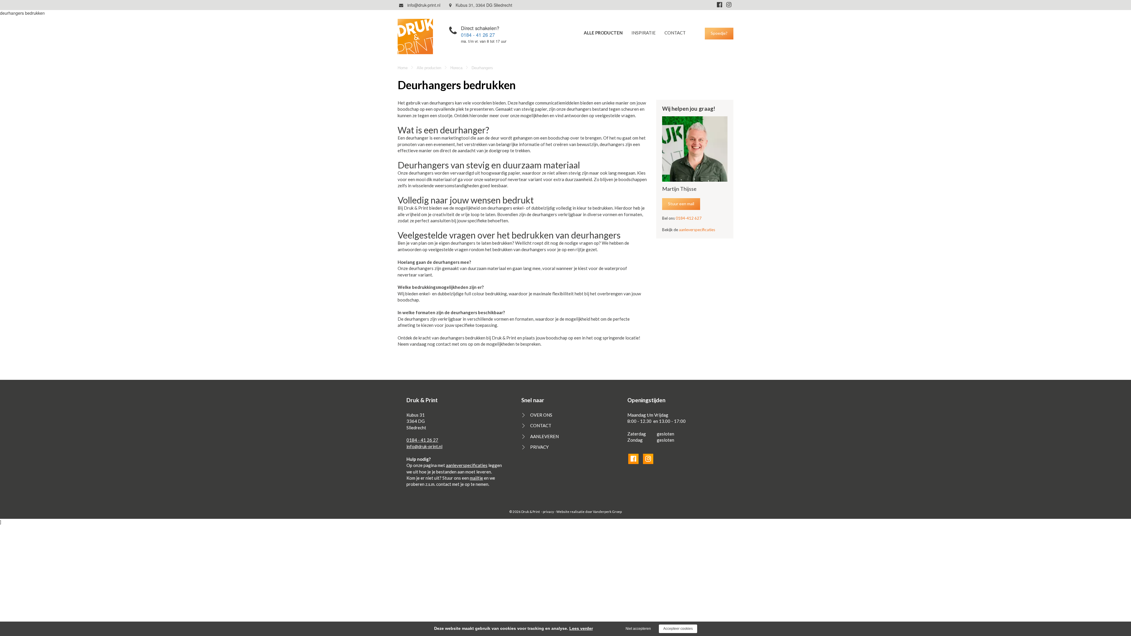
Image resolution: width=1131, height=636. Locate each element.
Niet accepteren (638, 629)
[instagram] (728, 4)
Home (403, 68)
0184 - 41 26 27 (478, 35)
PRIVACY (539, 447)
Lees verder (581, 628)
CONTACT (675, 32)
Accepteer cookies (678, 629)
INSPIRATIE (643, 32)
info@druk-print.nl (423, 5)
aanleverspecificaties (697, 229)
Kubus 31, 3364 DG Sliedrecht (483, 5)
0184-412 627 (689, 218)
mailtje (476, 478)
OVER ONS (541, 415)
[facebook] (719, 4)
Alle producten (603, 32)
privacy (548, 512)
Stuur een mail (681, 203)
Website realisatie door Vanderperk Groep (589, 512)
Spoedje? (719, 33)
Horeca (456, 68)
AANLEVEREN (544, 436)
